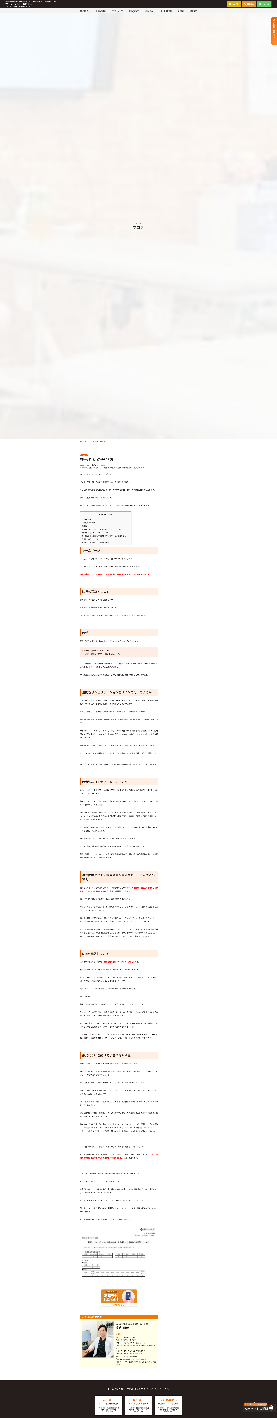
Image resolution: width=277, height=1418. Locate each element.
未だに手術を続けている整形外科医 (95, 542)
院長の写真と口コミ (90, 522)
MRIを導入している (90, 539)
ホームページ (87, 519)
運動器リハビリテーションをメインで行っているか (101, 529)
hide (110, 514)
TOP (82, 441)
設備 (84, 526)
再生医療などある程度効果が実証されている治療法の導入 (104, 536)
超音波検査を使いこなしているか (95, 532)
